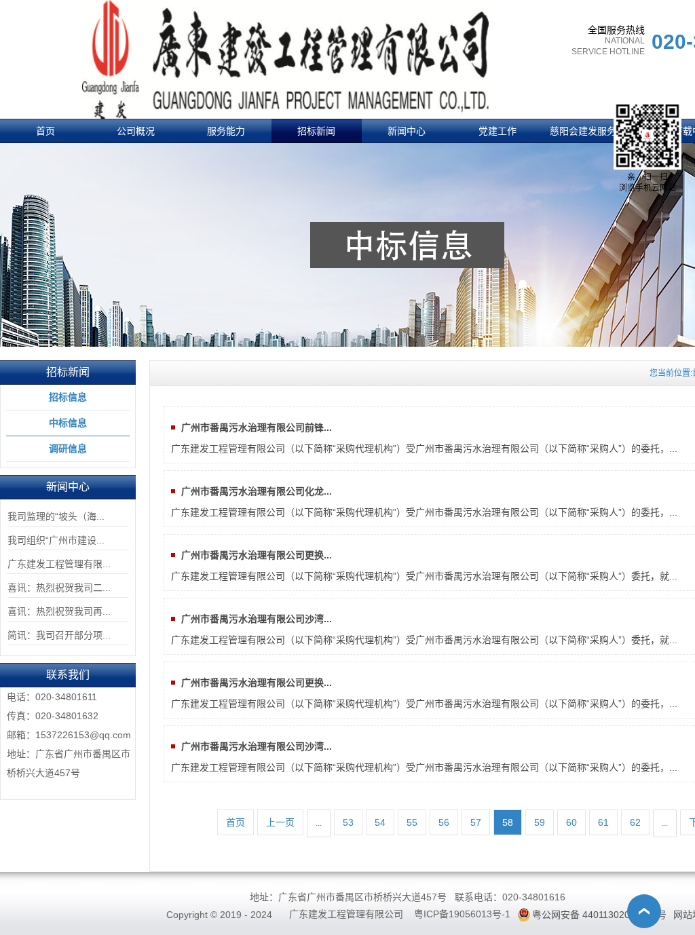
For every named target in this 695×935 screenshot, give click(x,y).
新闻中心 (407, 131)
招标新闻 (316, 131)
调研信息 (68, 448)
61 (603, 822)
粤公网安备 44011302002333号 (599, 914)
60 (571, 822)
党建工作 (497, 131)
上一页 (280, 822)
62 (635, 822)
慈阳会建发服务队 (588, 131)
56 (443, 822)
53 (348, 822)
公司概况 (136, 131)
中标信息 (68, 422)
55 (412, 822)
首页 (45, 131)
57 (475, 822)
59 (539, 822)
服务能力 (226, 131)
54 (380, 822)
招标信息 (68, 397)
